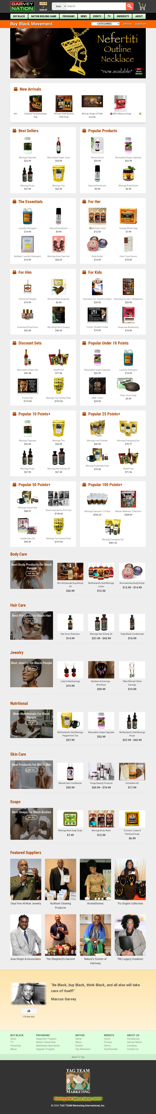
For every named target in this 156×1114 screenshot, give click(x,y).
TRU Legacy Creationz (130, 959)
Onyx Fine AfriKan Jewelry (26, 903)
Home (107, 1038)
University (123, 16)
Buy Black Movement (31, 23)
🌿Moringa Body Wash (120, 113)
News (84, 16)
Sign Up (43, 10)
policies (127, 23)
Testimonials (111, 1049)
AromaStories (95, 903)
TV (109, 16)
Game (78, 1038)
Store (13, 1038)
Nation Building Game (43, 16)
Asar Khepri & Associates (26, 959)
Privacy (108, 1042)
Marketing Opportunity (48, 1045)
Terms (107, 1045)
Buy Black (19, 16)
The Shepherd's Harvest (60, 959)
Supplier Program (45, 1049)
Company (132, 1045)
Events (97, 16)
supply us (140, 23)
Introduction (133, 1038)
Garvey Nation (134, 1042)
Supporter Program (46, 1038)
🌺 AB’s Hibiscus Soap (63, 113)
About (139, 16)
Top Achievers (83, 1049)
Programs (68, 16)
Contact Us (133, 1049)
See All (31, 573)
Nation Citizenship (46, 1042)
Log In (43, 3)
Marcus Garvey (63, 999)
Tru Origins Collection (130, 903)
